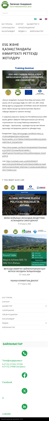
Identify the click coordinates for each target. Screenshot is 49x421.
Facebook (7, 382)
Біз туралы (7, 24)
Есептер (19, 24)
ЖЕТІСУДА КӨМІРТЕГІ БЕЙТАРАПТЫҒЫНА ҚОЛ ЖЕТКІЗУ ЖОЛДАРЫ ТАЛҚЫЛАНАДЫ (24, 270)
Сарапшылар (8, 27)
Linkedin (6, 413)
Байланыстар (36, 31)
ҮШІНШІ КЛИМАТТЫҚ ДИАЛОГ (24, 280)
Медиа (21, 31)
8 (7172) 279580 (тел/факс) (13, 367)
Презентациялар (26, 27)
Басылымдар (8, 31)
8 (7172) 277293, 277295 (12, 364)
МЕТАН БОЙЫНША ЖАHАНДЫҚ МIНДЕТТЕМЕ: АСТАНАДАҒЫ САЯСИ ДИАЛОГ (24, 219)
